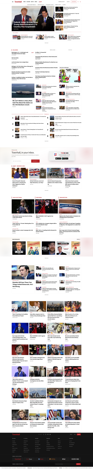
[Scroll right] (80, 247)
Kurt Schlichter (37, 440)
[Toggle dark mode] (80, 2)
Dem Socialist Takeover (31, 4)
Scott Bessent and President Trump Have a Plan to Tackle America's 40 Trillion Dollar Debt (73, 402)
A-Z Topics (25, 438)
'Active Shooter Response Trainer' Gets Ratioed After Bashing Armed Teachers (25, 468)
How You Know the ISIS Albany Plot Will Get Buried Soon (73, 282)
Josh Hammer (37, 450)
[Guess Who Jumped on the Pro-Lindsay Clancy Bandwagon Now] (52, 136)
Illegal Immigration (26, 450)
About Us (59, 440)
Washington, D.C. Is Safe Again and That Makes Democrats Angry (20, 53)
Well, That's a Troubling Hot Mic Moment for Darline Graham (46, 230)
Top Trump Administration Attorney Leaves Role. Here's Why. (72, 101)
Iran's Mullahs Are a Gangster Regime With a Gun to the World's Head (46, 224)
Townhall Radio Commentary (50, 448)
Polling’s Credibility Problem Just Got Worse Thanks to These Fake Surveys (22, 78)
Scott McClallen (44, 88)
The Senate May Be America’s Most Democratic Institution (46, 57)
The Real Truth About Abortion (42, 72)
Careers (59, 444)
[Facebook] (48, 434)
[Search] (78, 2)
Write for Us (59, 448)
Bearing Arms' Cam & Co (50, 446)
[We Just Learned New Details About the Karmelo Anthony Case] (52, 130)
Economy (25, 446)
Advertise (59, 442)
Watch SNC (70, 446)
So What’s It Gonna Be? (40, 52)
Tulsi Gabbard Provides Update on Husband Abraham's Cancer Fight (72, 424)
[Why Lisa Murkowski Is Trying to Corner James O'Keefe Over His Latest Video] (52, 124)
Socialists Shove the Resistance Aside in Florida (46, 67)
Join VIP (79, 434)
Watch (13, 446)
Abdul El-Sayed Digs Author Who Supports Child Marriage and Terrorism (55, 359)
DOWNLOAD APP (62, 1)
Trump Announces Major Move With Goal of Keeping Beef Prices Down (72, 381)
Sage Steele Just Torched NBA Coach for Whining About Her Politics (72, 359)
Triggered (47, 442)
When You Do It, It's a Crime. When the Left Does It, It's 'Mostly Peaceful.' (72, 315)
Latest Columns (14, 444)
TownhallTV (14, 450)
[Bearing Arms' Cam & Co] (48, 248)
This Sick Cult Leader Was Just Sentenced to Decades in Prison (48, 269)
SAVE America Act (41, 4)
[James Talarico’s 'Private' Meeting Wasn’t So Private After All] (17, 130)
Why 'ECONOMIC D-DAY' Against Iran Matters (44, 216)
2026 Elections (26, 440)
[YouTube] (50, 434)
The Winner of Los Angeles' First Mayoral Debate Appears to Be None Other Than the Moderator (49, 276)
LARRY (47, 440)
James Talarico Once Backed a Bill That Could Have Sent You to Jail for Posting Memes (73, 94)
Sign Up (78, 464)
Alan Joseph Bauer (38, 448)
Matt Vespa (22, 137)
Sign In (71, 434)
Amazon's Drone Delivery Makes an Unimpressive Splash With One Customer (37, 424)
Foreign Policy (26, 448)
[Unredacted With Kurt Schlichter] (63, 248)
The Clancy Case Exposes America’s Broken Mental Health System (45, 76)
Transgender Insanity (49, 4)
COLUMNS (28, 1)
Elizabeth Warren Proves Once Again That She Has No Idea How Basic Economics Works (20, 424)
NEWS (24, 1)
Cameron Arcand (68, 103)
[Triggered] (33, 248)
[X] (44, 434)
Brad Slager (37, 446)
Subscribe (35, 161)
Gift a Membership (72, 442)
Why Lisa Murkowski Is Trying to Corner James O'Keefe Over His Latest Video (73, 269)
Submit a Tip (60, 446)
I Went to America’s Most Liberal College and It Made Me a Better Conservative (49, 282)
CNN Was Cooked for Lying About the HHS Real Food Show (72, 87)
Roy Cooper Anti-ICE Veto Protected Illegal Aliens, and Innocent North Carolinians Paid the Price (69, 231)
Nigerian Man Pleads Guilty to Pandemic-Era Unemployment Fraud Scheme (49, 109)
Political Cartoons (64, 67)
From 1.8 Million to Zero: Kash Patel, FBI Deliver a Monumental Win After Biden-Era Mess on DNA (59, 468)
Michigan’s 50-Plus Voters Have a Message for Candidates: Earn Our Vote (22, 67)
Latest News (14, 442)
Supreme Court (26, 451)
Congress (25, 442)
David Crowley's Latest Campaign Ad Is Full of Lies (22, 230)
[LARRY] (19, 248)
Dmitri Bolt (43, 278)
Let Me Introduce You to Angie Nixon (20, 62)
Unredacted (48, 444)
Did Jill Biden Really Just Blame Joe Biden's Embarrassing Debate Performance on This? (48, 94)
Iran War (64, 4)
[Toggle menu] (13, 2)
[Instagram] (46, 434)
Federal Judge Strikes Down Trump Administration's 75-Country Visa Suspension (26, 24)
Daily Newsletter (71, 444)
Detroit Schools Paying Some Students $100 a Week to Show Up (49, 87)
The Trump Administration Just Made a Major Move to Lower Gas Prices (73, 275)
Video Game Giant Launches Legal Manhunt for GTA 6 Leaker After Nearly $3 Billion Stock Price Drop (49, 102)
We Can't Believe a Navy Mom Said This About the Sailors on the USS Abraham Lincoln (23, 103)
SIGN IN (68, 1)
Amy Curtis (14, 106)
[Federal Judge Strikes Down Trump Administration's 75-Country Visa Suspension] (17, 118)
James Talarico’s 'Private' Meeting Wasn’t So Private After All (31, 129)
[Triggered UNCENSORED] (78, 248)
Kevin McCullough (37, 444)
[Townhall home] (16, 434)
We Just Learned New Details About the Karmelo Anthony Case (66, 129)
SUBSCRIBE (74, 1)
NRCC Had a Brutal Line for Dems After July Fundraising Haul (54, 337)
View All (78, 239)
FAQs (75, 434)
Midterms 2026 (58, 4)
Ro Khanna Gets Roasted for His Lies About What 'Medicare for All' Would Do (55, 381)
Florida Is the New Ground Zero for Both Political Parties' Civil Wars (21, 72)
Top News (13, 440)
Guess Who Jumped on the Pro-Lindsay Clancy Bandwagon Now (67, 135)
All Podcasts (48, 450)
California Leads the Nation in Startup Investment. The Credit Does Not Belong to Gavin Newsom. (49, 289)
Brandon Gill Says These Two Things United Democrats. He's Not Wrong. (23, 284)
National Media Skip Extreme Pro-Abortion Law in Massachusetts (46, 62)
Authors (13, 451)
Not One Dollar (15, 58)
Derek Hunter (37, 442)
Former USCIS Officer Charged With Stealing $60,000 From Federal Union (72, 108)
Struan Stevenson (38, 226)
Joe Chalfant (44, 104)
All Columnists (37, 451)
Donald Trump (26, 444)
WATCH (32, 1)
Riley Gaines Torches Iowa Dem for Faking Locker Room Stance (32, 123)
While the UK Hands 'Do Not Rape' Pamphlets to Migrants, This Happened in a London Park (69, 224)
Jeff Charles (49, 320)
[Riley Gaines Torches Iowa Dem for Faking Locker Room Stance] (17, 124)
